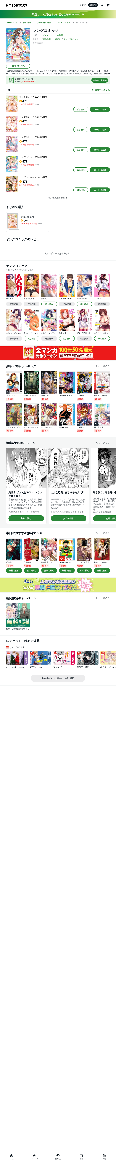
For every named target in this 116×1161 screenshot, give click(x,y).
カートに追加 (100, 109)
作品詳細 (14, 303)
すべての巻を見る (56, 198)
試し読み (81, 109)
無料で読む (26, 518)
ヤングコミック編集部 (52, 35)
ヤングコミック (71, 39)
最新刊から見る (102, 90)
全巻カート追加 (100, 80)
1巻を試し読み (18, 66)
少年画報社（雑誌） (51, 39)
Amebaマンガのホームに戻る (58, 678)
